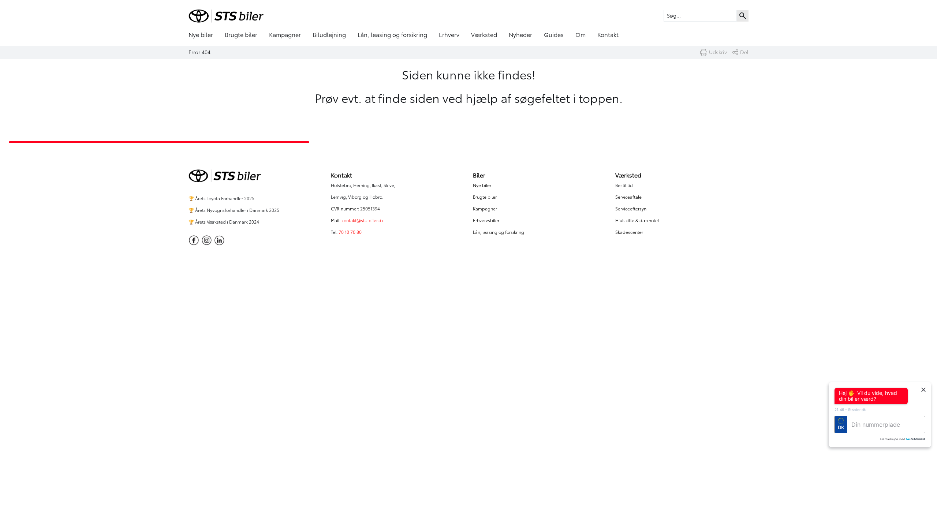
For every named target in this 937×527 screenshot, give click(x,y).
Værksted (484, 34)
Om (580, 34)
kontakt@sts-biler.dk (362, 220)
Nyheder (520, 34)
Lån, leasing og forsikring (392, 34)
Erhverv (449, 34)
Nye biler (200, 34)
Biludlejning (329, 34)
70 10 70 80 (351, 232)
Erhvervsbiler (486, 220)
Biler (479, 175)
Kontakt (608, 34)
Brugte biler (241, 34)
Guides (554, 34)
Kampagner (285, 34)
